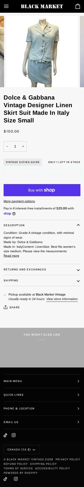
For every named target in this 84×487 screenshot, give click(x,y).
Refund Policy (16, 463)
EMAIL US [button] (11, 422)
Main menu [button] (13, 381)
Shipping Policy (43, 463)
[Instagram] (14, 435)
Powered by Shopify (21, 472)
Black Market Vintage (25, 459)
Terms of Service (18, 468)
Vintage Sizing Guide (23, 162)
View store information (62, 299)
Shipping (11, 280)
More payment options (19, 201)
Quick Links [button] (14, 394)
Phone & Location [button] (19, 408)
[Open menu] (10, 6)
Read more (11, 255)
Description (14, 225)
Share (14, 307)
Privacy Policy (68, 459)
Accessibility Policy (52, 468)
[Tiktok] (5, 435)
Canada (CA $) (19, 449)
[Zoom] (15, 79)
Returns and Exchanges (25, 269)
